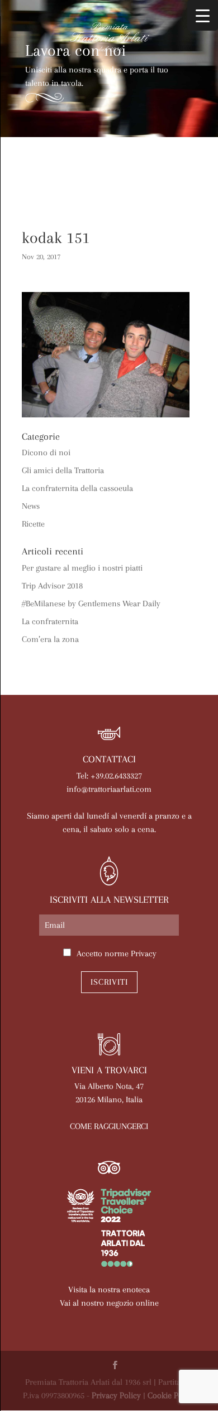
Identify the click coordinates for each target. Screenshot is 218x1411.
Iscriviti (109, 982)
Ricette (33, 524)
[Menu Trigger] (202, 15)
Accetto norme (117, 953)
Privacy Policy (116, 1395)
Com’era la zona (50, 639)
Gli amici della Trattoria (63, 470)
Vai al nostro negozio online (109, 1303)
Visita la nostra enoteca (109, 1290)
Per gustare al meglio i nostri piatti (82, 568)
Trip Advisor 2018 (52, 586)
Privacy (144, 953)
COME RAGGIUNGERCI (109, 1126)
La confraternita (50, 621)
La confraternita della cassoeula (77, 488)
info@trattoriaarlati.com (109, 789)
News (31, 506)
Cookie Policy (171, 1395)
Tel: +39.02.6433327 (109, 776)
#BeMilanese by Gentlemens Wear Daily (91, 604)
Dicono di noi (46, 452)
